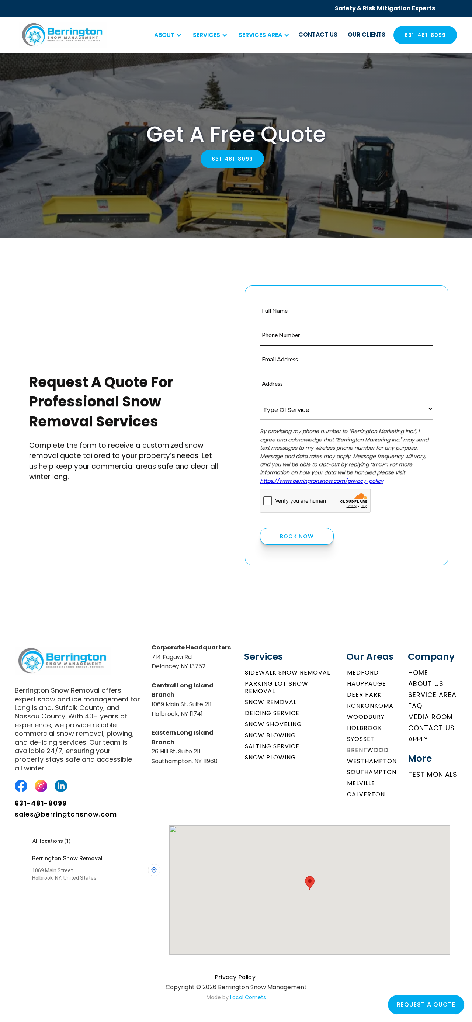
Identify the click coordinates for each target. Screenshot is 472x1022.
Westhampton (372, 761)
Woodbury (366, 717)
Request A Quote (426, 1004)
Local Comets (248, 997)
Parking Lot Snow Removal (276, 687)
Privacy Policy (235, 977)
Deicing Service (272, 713)
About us (426, 683)
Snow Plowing (270, 757)
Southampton (371, 772)
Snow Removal (270, 702)
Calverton (366, 794)
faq (415, 705)
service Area (432, 694)
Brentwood (368, 750)
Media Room (430, 716)
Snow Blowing (270, 735)
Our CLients (366, 34)
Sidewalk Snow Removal (287, 672)
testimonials (432, 774)
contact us (317, 34)
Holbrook (364, 728)
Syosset (361, 739)
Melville (361, 783)
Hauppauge (366, 683)
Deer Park (364, 694)
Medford (363, 672)
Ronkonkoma (370, 705)
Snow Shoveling (273, 724)
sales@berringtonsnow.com (66, 814)
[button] (166, 35)
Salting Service (272, 746)
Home (418, 672)
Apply (418, 739)
